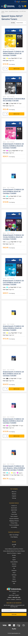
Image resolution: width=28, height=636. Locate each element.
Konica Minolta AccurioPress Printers (14, 549)
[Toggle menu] (2, 6)
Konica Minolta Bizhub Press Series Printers (14, 551)
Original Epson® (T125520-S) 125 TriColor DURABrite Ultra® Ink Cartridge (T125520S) (13, 237)
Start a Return (14, 516)
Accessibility (14, 527)
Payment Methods (14, 518)
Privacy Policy (14, 523)
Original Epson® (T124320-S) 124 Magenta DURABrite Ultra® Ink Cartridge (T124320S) (13, 421)
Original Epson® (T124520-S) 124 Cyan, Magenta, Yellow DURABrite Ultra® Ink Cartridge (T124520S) (14, 468)
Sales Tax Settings (14, 534)
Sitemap (14, 498)
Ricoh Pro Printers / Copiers (14, 553)
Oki (14, 568)
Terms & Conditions (14, 525)
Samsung (14, 574)
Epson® (14, 544)
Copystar (14, 581)
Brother (14, 555)
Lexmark (14, 566)
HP (14, 546)
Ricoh (14, 572)
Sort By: (13, 22)
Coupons (14, 496)
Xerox (14, 579)
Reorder (14, 512)
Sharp (14, 577)
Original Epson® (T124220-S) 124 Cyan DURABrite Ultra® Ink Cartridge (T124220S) (13, 191)
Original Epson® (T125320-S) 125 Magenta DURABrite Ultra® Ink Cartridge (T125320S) (13, 146)
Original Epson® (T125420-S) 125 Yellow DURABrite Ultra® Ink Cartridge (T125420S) (13, 53)
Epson (14, 559)
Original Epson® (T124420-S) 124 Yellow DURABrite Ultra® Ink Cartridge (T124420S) (13, 328)
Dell (14, 583)
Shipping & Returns (14, 520)
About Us (14, 491)
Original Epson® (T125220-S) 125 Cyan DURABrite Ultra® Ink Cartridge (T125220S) (13, 282)
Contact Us (14, 505)
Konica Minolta (14, 561)
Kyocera (14, 564)
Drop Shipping (14, 537)
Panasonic (14, 570)
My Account (14, 507)
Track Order (14, 514)
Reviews (14, 493)
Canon (14, 557)
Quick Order (14, 510)
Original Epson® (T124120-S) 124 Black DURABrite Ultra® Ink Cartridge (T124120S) (13, 373)
